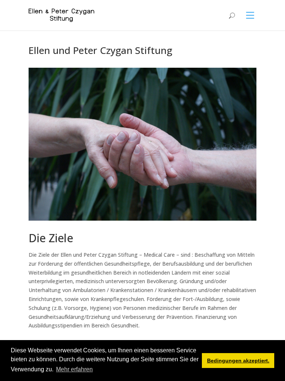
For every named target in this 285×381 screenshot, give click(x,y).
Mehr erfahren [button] (74, 369)
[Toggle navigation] (245, 15)
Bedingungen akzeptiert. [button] (238, 361)
